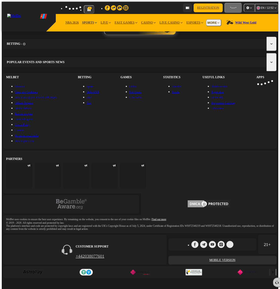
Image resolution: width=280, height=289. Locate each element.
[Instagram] (221, 244)
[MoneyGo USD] (140, 272)
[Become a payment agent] (187, 7)
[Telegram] (203, 244)
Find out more (159, 219)
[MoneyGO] (247, 272)
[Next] (272, 272)
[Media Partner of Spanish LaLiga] (19, 175)
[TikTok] (229, 244)
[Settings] (249, 8)
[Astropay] (32, 272)
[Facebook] (194, 244)
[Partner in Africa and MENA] (48, 175)
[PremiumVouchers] (193, 272)
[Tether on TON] (86, 272)
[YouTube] (212, 244)
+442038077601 (90, 256)
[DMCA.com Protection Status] (208, 204)
